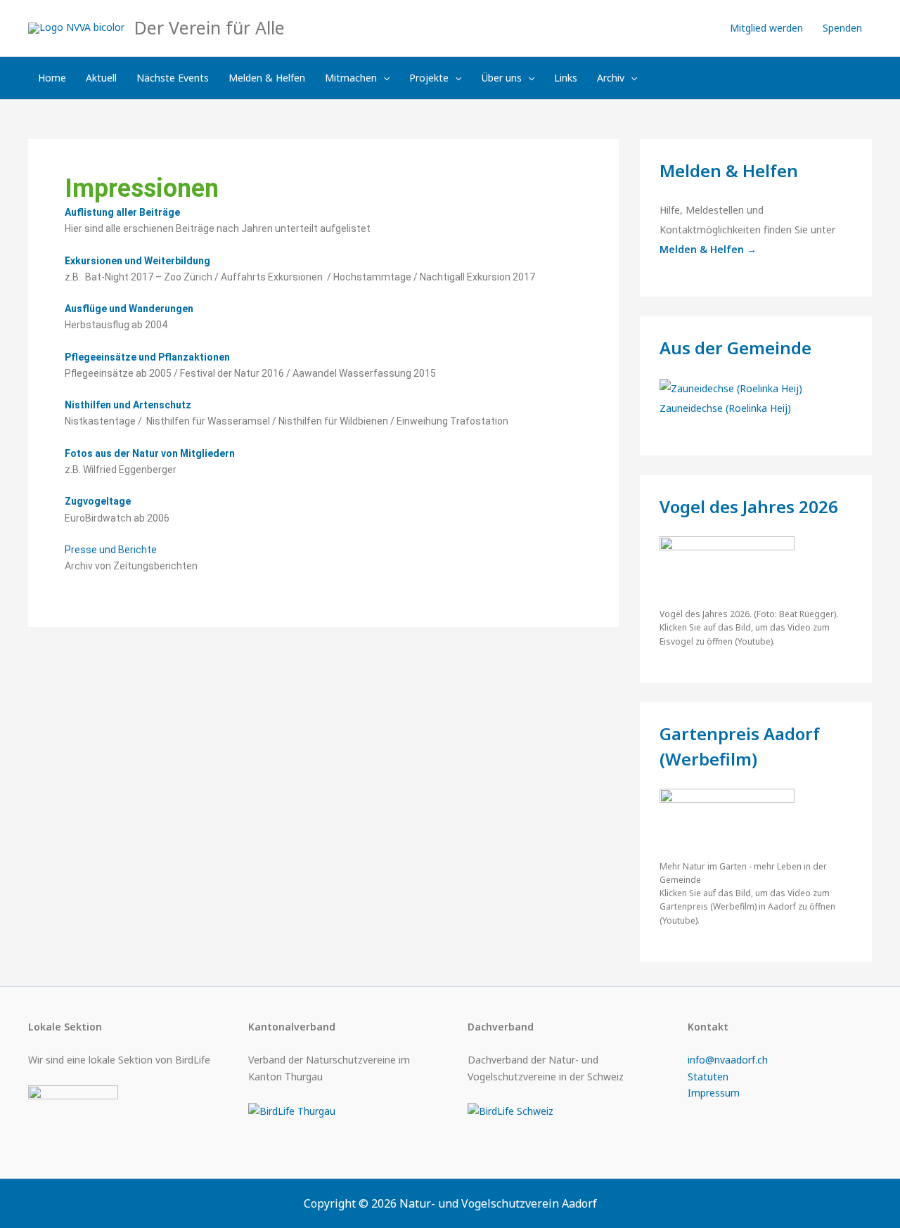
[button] (383, 78)
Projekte (429, 77)
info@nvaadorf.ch (728, 1059)
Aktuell (101, 77)
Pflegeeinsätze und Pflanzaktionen (147, 357)
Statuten (708, 1076)
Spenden (842, 27)
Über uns (502, 77)
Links (565, 77)
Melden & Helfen (267, 77)
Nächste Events (172, 77)
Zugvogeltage (98, 501)
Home (52, 77)
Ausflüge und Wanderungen (129, 308)
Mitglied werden (766, 27)
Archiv (610, 77)
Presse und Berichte (111, 549)
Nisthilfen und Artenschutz (128, 405)
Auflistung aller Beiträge (122, 212)
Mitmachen (351, 77)
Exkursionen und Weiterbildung (137, 260)
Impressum (714, 1092)
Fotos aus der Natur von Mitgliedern (150, 453)
